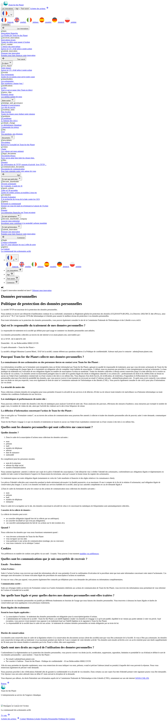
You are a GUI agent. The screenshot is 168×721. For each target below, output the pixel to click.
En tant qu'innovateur (11, 226)
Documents (8, 137)
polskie (73, 22)
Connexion (5, 25)
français (10, 22)
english (23, 22)
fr (10, 15)
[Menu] (2, 5)
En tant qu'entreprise (11, 215)
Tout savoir (25, 9)
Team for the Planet (16, 5)
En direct (7, 62)
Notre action (8, 100)
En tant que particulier (11, 178)
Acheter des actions (39, 8)
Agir (11, 174)
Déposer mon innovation (42, 290)
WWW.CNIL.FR (142, 678)
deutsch (61, 22)
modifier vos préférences (89, 554)
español (48, 22)
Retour (5, 684)
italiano (35, 22)
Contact (23, 719)
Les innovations (15, 28)
